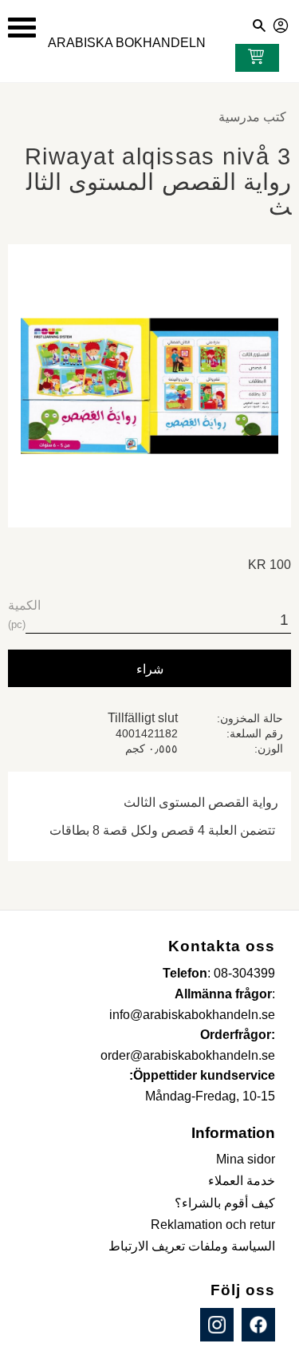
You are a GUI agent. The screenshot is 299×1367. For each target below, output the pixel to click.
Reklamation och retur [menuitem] (213, 1224)
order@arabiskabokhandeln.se (187, 1055)
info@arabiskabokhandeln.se (192, 1014)
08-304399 (244, 973)
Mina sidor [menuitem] (245, 1159)
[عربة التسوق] (253, 58)
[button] (22, 27)
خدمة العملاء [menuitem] (241, 1180)
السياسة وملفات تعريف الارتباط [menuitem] (191, 1246)
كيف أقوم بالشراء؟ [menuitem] (225, 1203)
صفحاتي (281, 23)
